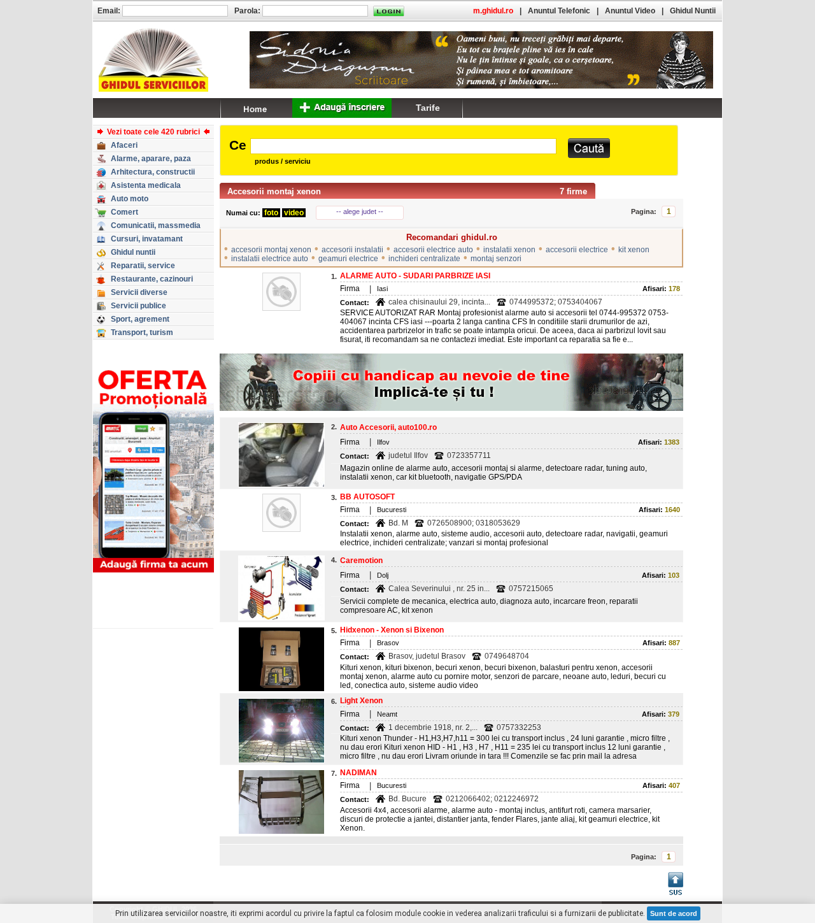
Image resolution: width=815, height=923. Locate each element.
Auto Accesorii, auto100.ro (388, 427)
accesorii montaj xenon (271, 249)
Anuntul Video (630, 10)
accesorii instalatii (352, 249)
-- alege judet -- (359, 211)
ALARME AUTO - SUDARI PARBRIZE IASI (415, 275)
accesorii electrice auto (433, 249)
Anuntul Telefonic (559, 10)
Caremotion (361, 560)
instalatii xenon (509, 249)
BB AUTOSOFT (367, 496)
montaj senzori (496, 258)
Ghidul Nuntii (693, 10)
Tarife (428, 108)
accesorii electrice (577, 249)
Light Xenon (361, 700)
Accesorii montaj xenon (274, 191)
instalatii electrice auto (269, 258)
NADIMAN (358, 772)
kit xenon (633, 249)
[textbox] (403, 146)
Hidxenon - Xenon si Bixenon (392, 630)
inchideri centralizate (424, 258)
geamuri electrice (348, 258)
